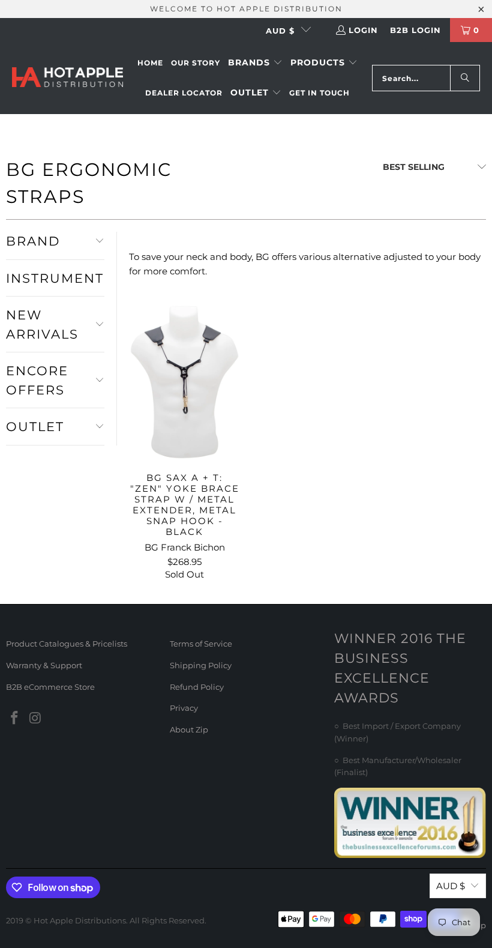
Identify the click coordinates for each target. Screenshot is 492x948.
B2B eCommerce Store (50, 687)
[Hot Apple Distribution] (67, 78)
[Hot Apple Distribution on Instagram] (36, 718)
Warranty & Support (44, 665)
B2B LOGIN (415, 30)
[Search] (465, 78)
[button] (255, 63)
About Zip (189, 729)
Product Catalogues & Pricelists (66, 643)
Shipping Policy (201, 665)
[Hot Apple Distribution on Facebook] (15, 718)
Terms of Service (201, 643)
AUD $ (280, 30)
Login (363, 30)
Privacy (184, 708)
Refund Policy (197, 687)
